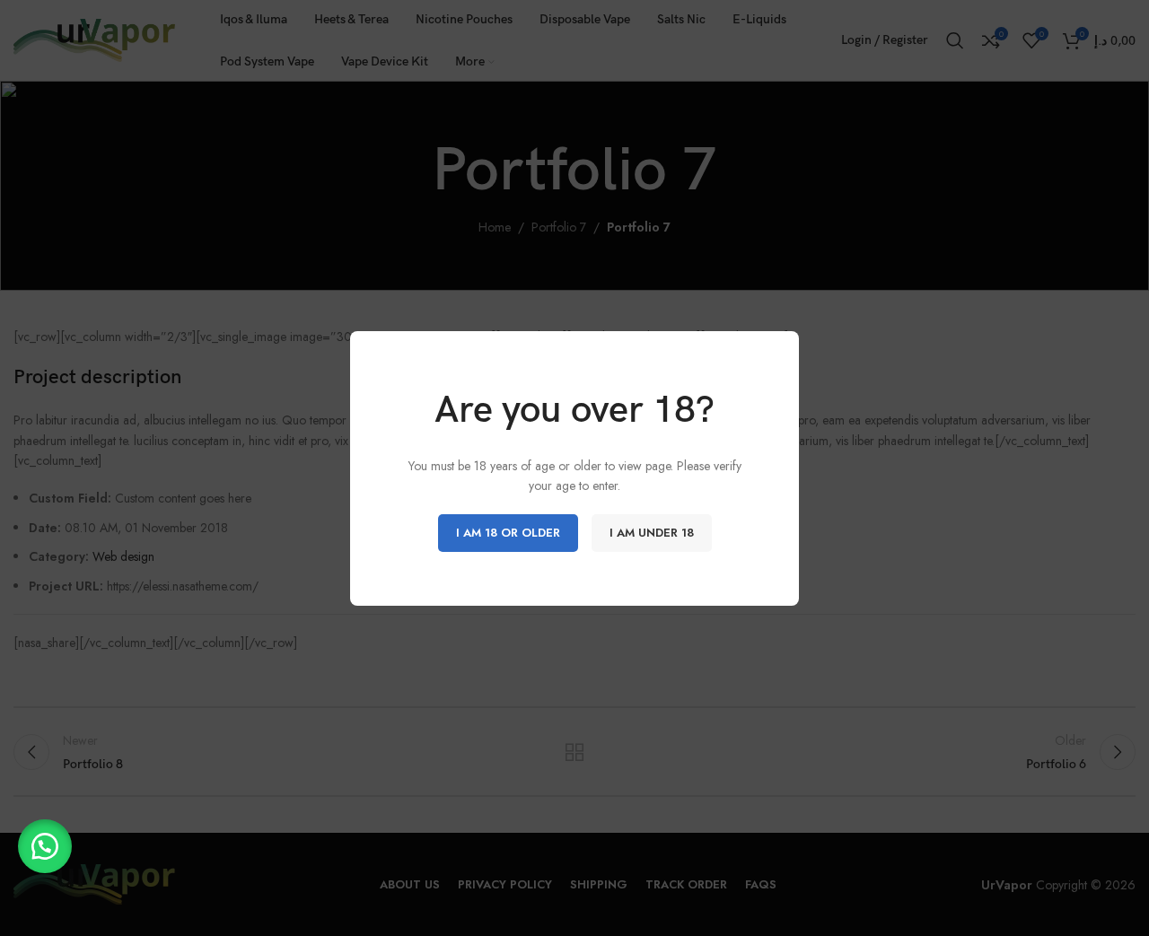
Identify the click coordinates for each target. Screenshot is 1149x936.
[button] (45, 846)
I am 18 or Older (508, 531)
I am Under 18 (652, 531)
